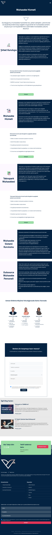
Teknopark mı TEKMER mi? (22, 404)
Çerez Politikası (18, 531)
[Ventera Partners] (4, 3)
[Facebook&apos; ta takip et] (4, 447)
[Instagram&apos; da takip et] (6, 447)
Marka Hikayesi (32, 484)
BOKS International (20, 474)
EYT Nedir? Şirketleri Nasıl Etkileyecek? (25, 419)
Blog (29, 495)
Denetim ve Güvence (7, 487)
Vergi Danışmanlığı (6, 484)
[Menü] (50, 2)
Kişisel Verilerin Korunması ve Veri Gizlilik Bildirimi (31, 531)
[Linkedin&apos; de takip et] (13, 319)
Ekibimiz (30, 487)
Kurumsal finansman (7, 490)
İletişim (30, 497)
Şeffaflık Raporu (32, 490)
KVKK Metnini (33, 387)
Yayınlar (30, 492)
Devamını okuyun (18, 413)
